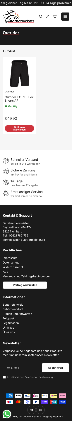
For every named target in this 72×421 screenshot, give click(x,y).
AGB (5, 271)
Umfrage (8, 327)
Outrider (9, 91)
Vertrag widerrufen (25, 284)
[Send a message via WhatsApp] (7, 414)
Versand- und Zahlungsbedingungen (27, 276)
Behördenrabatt (13, 309)
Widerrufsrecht (13, 267)
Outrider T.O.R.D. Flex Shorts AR (19, 98)
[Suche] (41, 16)
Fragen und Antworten (17, 314)
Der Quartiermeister (29, 416)
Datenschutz (11, 262)
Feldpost (8, 318)
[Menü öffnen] (65, 16)
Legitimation (11, 323)
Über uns (9, 332)
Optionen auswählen (19, 128)
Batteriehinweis (13, 304)
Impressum (10, 258)
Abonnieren (55, 367)
